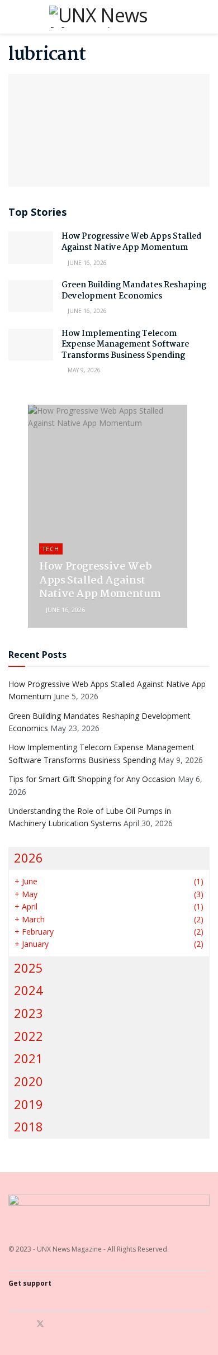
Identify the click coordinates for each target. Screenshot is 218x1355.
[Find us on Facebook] (11, 1324)
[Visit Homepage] (109, 17)
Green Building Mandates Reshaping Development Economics (133, 290)
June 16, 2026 (86, 263)
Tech (50, 549)
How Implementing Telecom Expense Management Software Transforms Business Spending (125, 344)
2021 (28, 1058)
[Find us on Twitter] (40, 1324)
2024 (28, 990)
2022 (28, 1036)
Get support (29, 1283)
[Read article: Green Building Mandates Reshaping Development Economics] (30, 296)
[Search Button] (205, 17)
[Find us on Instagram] (25, 1324)
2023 (28, 1013)
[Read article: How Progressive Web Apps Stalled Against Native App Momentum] (30, 247)
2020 (28, 1081)
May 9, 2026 (83, 370)
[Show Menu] (13, 17)
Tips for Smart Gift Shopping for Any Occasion (92, 779)
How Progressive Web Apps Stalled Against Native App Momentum (131, 242)
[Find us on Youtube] (55, 1324)
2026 (28, 858)
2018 (28, 1127)
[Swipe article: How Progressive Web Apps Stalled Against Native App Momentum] (107, 516)
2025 (28, 968)
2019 (28, 1104)
